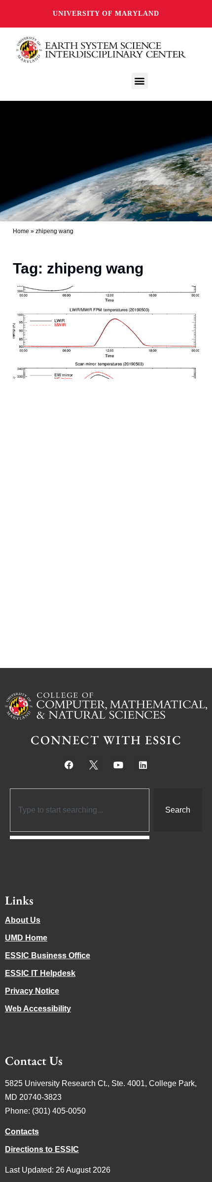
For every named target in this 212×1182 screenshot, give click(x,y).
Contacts (22, 1131)
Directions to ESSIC (42, 1149)
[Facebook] (69, 765)
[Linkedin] (143, 765)
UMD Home (26, 938)
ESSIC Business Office (47, 955)
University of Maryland (106, 13)
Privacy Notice (32, 991)
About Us (22, 920)
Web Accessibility (38, 1008)
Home (21, 231)
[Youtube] (118, 765)
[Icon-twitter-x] (94, 765)
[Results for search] (79, 837)
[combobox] (79, 810)
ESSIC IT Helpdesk (40, 973)
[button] (140, 81)
